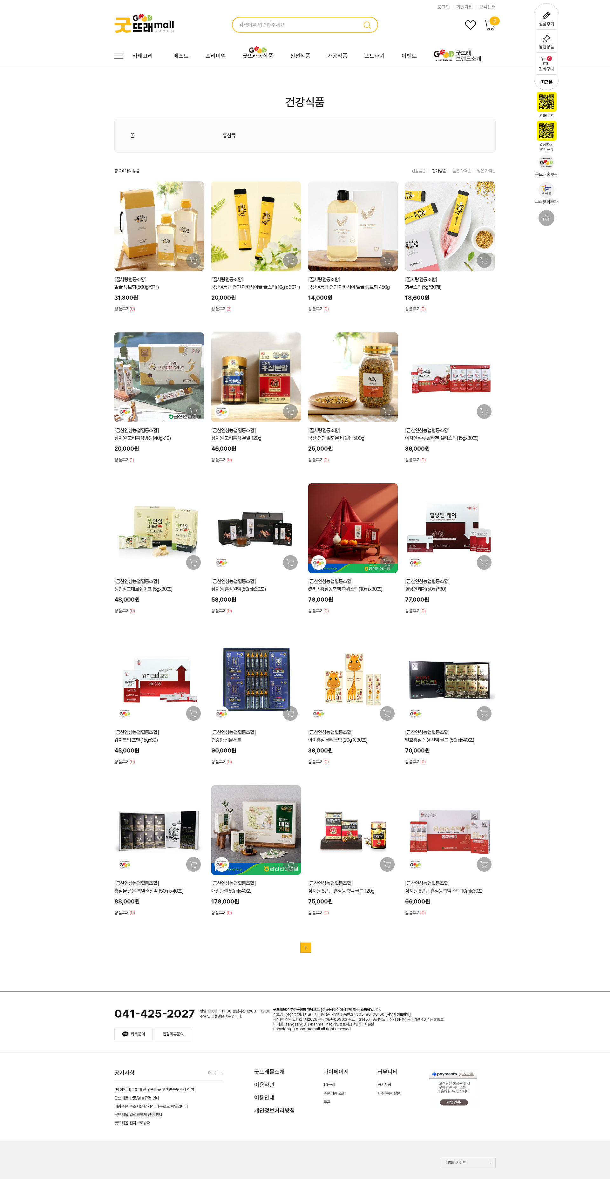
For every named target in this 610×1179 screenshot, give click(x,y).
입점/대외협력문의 (546, 147)
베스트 (181, 55)
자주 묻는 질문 (388, 1093)
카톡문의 (138, 1034)
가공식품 (337, 55)
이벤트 (409, 55)
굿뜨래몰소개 (269, 1071)
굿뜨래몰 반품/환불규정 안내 (136, 1098)
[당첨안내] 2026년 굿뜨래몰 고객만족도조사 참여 (154, 1089)
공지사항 (384, 1084)
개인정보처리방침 (274, 1110)
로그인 (443, 7)
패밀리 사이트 (456, 1163)
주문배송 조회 (334, 1093)
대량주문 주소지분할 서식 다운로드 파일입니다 (151, 1106)
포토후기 (374, 55)
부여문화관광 (546, 202)
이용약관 (264, 1084)
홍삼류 (229, 136)
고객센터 (487, 7)
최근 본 (546, 82)
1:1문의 (329, 1084)
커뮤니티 (387, 1071)
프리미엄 (216, 55)
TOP (546, 219)
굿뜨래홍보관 (546, 174)
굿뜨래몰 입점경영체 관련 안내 (138, 1114)
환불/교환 (546, 115)
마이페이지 (336, 1071)
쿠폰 (326, 1102)
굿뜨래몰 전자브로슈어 (132, 1123)
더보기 (213, 1073)
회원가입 (464, 7)
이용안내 (264, 1097)
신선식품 (300, 55)
